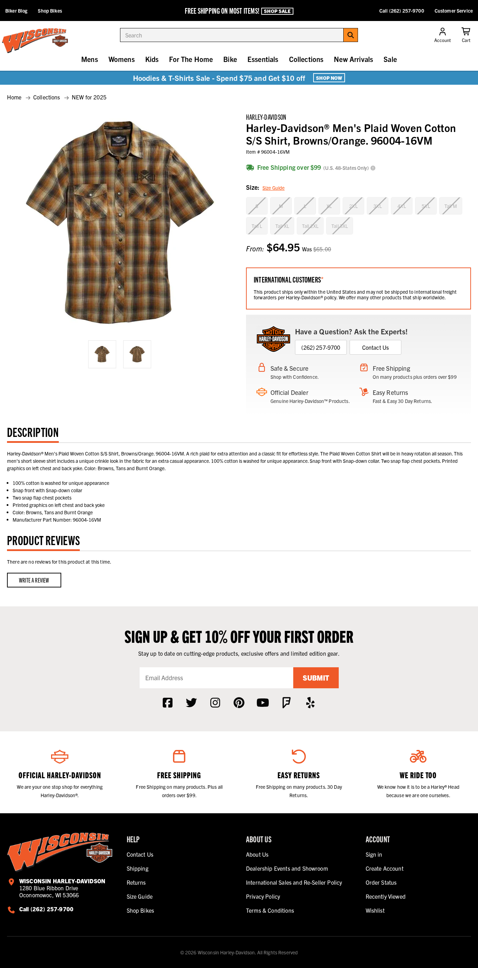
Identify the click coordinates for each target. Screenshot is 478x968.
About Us (257, 854)
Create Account (384, 868)
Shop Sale (277, 11)
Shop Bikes (50, 10)
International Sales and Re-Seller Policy (294, 882)
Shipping (137, 868)
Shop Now (329, 78)
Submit (316, 677)
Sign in (374, 854)
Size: (265, 187)
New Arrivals (353, 59)
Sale (390, 59)
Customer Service (454, 10)
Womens (121, 59)
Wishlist (375, 910)
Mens (89, 59)
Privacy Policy (263, 896)
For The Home (191, 59)
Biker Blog (16, 10)
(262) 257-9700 (320, 347)
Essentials (263, 59)
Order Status (381, 882)
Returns (136, 882)
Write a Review (34, 580)
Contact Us (375, 347)
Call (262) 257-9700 (401, 10)
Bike (230, 59)
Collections (306, 59)
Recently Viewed (386, 896)
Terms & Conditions (270, 910)
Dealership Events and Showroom (287, 868)
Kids (152, 59)
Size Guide (273, 187)
